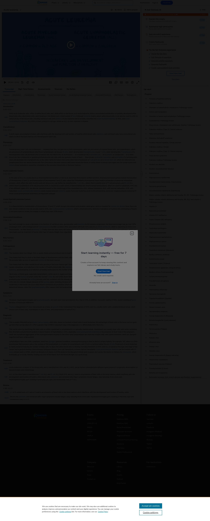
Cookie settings (65, 511)
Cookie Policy (103, 511)
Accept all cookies (151, 505)
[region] (105, 509)
